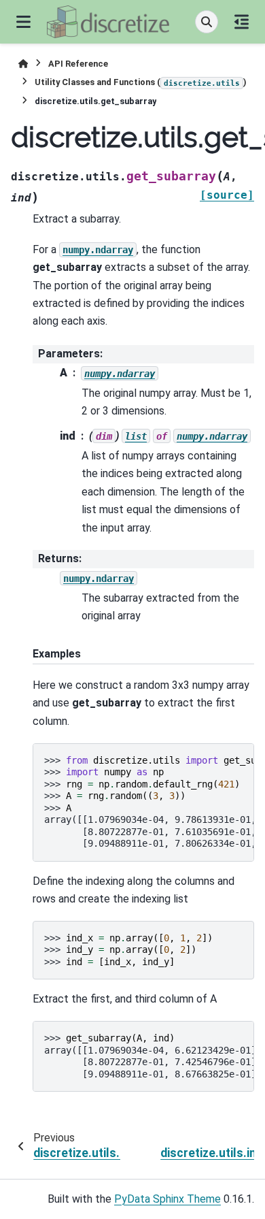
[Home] (23, 63)
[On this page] (241, 21)
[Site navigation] (23, 21)
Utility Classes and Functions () (141, 82)
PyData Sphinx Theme (167, 1198)
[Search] (206, 21)
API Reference (78, 64)
